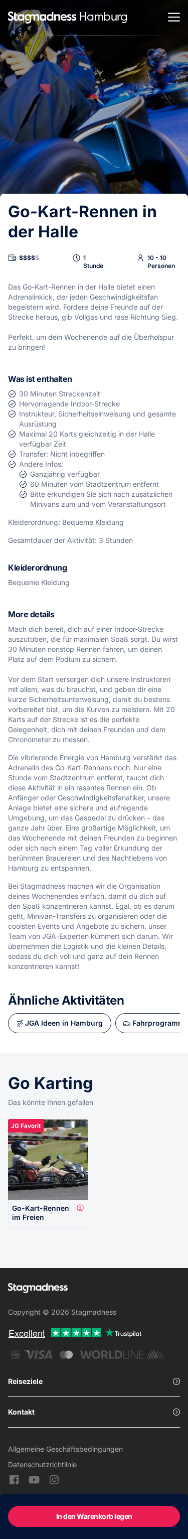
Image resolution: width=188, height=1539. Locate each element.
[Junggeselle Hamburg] (42, 18)
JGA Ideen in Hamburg (64, 1023)
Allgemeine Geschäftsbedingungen (65, 1449)
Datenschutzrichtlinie (42, 1464)
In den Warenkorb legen (94, 1516)
